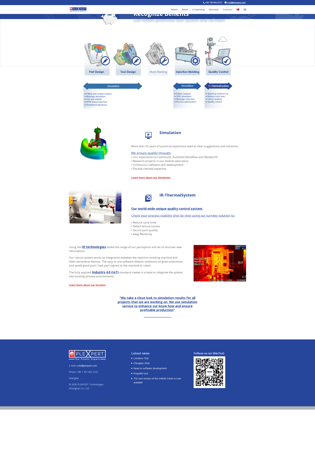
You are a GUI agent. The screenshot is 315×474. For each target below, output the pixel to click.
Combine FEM (141, 358)
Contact (227, 9)
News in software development (150, 368)
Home (174, 9)
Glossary (214, 9)
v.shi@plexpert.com (87, 365)
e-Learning (198, 9)
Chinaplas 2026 (142, 363)
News (185, 9)
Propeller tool (141, 373)
